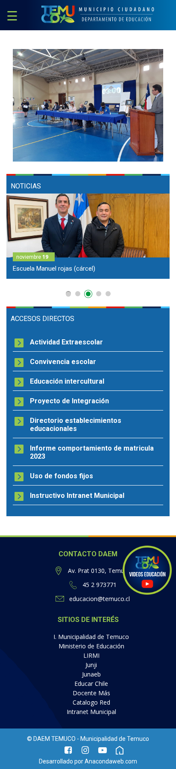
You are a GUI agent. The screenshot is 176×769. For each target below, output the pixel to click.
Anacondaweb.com (111, 761)
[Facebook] (68, 751)
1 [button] (68, 294)
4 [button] (98, 295)
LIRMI (91, 655)
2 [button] (77, 293)
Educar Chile (91, 683)
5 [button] (108, 293)
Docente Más (91, 693)
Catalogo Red (91, 702)
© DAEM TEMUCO (51, 738)
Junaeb (91, 674)
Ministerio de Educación (91, 646)
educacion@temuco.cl (99, 599)
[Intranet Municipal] (120, 751)
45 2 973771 (99, 585)
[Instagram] (85, 751)
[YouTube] (103, 751)
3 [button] (87, 293)
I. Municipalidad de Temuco (91, 637)
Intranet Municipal (91, 712)
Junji (91, 665)
